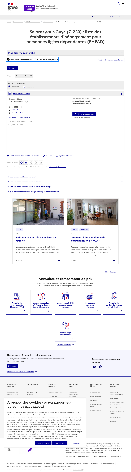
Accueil (9, 21)
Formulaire (84, 230)
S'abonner (12, 366)
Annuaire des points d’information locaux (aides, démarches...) (41, 305)
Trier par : (10, 76)
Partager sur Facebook (31, 163)
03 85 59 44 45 (17, 107)
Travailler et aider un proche (96, 405)
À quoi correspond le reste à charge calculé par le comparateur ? (33, 191)
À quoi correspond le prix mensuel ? (22, 177)
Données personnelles (90, 463)
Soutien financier (95, 393)
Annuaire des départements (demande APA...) (17, 305)
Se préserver (93, 400)
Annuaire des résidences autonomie (90, 305)
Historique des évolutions (62, 466)
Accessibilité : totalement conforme (29, 463)
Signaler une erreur (65, 155)
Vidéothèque (114, 398)
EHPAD (19, 230)
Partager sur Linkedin (41, 163)
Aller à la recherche (118, 3)
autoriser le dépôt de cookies (57, 167)
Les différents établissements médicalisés (73, 394)
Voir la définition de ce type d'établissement (121, 94)
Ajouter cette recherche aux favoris (110, 60)
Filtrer (13, 68)
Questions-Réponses (116, 417)
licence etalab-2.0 (78, 469)
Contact (15, 110)
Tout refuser (59, 443)
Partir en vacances (95, 410)
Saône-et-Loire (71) (48, 21)
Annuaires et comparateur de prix (116, 393)
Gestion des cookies (107, 463)
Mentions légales (50, 463)
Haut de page (110, 272)
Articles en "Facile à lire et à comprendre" (117, 403)
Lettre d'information (116, 408)
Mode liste (15, 87)
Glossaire (113, 421)
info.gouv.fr (70, 456)
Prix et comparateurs (73, 463)
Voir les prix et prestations (18, 117)
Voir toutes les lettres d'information (20, 371)
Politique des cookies (14, 466)
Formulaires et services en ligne (117, 412)
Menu (123, 3)
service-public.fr (84, 456)
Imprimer (49, 155)
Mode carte (30, 87)
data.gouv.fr (115, 456)
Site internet (16, 113)
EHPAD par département (32, 21)
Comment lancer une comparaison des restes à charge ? (30, 186)
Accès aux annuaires (101, 17)
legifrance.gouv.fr (100, 456)
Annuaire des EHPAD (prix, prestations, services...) (65, 305)
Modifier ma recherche (21, 52)
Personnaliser (75, 443)
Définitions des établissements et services (24, 155)
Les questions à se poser (55, 393)
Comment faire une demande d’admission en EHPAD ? (88, 239)
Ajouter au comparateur (85, 114)
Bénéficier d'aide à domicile (32, 393)
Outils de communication (32, 466)
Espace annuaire (18, 21)
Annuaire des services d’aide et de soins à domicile (114, 305)
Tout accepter (43, 443)
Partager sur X (36, 163)
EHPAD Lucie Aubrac (21, 93)
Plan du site (10, 463)
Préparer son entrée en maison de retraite (36, 239)
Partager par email (26, 163)
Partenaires (47, 466)
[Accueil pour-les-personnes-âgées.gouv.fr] (29, 8)
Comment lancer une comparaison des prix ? (25, 182)
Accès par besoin (118, 17)
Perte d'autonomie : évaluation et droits (12, 393)
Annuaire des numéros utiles (65, 333)
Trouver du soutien (95, 396)
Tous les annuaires (64, 345)
